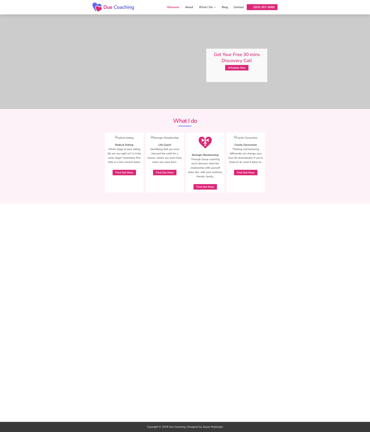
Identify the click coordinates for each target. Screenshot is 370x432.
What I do (206, 7)
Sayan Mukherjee (213, 427)
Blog (225, 7)
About (189, 7)
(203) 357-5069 (264, 7)
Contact (239, 7)
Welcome (173, 7)
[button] (214, 7)
